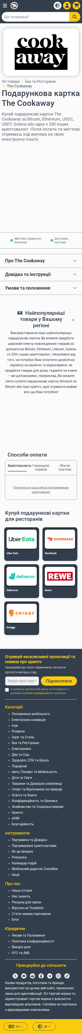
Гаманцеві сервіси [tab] (41, 467)
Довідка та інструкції (28, 274)
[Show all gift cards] (73, 320)
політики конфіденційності (38, 693)
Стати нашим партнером (31, 914)
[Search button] (74, 17)
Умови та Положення (28, 935)
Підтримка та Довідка (29, 840)
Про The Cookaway (25, 260)
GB (45, 1026)
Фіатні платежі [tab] (64, 467)
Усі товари (11, 81)
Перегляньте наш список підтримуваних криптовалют (41, 490)
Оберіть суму (13, 165)
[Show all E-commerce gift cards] (73, 320)
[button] (5, 5)
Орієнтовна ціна (16, 183)
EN (17, 1026)
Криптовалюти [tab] (17, 466)
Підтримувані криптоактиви (34, 846)
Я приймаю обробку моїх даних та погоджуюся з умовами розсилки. (40, 691)
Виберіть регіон (15, 147)
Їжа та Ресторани (40, 81)
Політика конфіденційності (33, 941)
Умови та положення (27, 288)
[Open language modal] (57, 5)
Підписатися (59, 681)
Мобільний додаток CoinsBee (35, 869)
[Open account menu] (67, 5)
